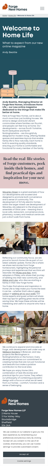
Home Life (12, 16)
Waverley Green (10, 192)
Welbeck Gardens (11, 352)
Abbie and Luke (10, 280)
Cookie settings (24, 461)
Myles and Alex (23, 272)
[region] (24, 446)
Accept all (24, 454)
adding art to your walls (24, 293)
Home (4, 16)
